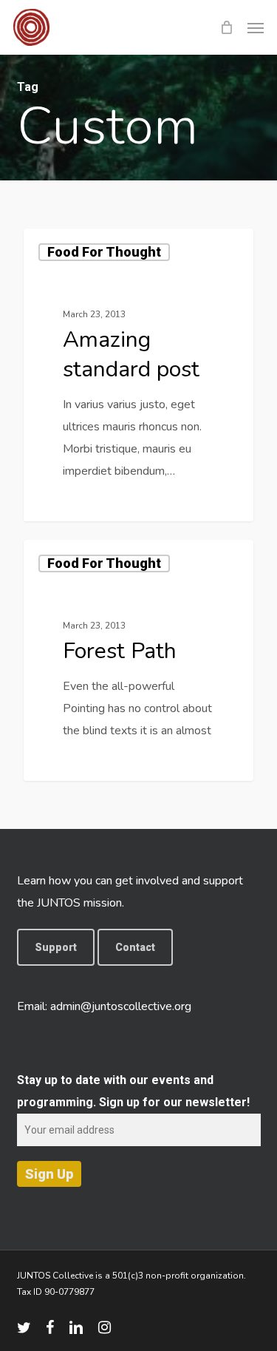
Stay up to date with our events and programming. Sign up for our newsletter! (133, 1091)
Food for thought (104, 252)
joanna (67, 503)
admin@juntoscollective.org (120, 1006)
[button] (255, 27)
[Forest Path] (138, 660)
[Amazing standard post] (138, 374)
